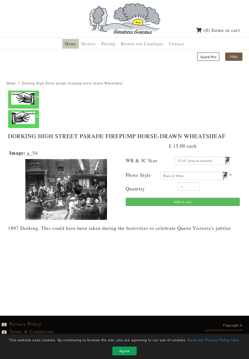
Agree (124, 351)
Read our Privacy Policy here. (214, 340)
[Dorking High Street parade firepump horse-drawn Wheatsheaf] (66, 188)
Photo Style (138, 175)
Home (11, 83)
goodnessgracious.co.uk (223, 330)
